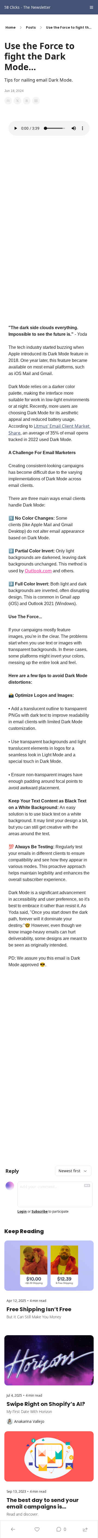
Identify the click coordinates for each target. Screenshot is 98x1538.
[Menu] (91, 7)
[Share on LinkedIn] (36, 101)
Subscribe (40, 1211)
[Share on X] (17, 101)
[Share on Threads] (26, 101)
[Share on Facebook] (8, 101)
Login (22, 1211)
